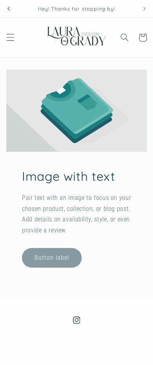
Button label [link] (51, 257)
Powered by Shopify (110, 360)
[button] (10, 38)
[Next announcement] (144, 8)
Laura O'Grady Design (64, 360)
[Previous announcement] (8, 8)
